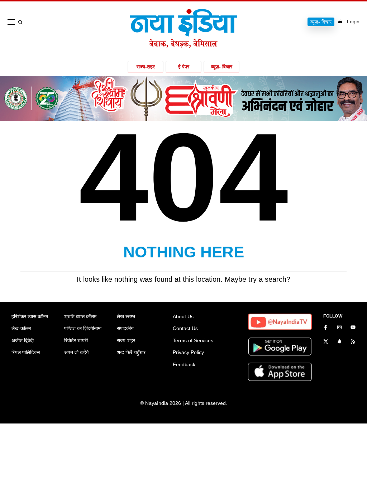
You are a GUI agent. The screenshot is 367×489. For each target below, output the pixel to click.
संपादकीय (125, 328)
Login (353, 21)
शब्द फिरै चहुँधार (131, 352)
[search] (21, 22)
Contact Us (185, 328)
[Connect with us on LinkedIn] (339, 342)
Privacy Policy (188, 352)
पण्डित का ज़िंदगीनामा (82, 328)
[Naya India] (183, 45)
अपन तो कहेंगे (76, 352)
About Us (183, 316)
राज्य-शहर (146, 66)
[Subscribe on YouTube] (353, 328)
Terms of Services (193, 340)
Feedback (184, 364)
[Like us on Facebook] (325, 328)
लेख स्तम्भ (126, 316)
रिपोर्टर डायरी (76, 340)
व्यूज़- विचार (321, 22)
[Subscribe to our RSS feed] (353, 342)
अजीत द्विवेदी (22, 340)
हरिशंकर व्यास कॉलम (29, 316)
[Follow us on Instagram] (339, 328)
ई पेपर (183, 66)
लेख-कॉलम (21, 328)
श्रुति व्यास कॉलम (80, 316)
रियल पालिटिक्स (25, 352)
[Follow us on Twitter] (325, 342)
